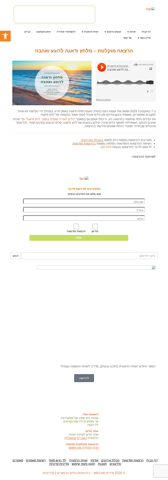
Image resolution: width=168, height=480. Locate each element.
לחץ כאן (106, 147)
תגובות (102, 463)
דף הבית (146, 31)
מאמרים (18, 460)
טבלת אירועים (110, 460)
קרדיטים (48, 473)
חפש (15, 255)
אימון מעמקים (43, 31)
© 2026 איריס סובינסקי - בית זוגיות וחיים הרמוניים (91, 473)
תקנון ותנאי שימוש (83, 463)
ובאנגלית (70, 438)
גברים (27, 31)
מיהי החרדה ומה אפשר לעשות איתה (83, 449)
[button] (52, 83)
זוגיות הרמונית (78, 460)
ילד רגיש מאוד (57, 460)
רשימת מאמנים (36, 460)
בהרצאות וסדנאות (84, 143)
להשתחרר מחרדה (66, 31)
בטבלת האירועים (92, 140)
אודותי (94, 460)
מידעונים (115, 463)
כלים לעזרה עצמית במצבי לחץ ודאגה (50, 119)
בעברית (82, 438)
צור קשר (127, 37)
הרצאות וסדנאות (133, 460)
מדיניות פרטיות (59, 463)
